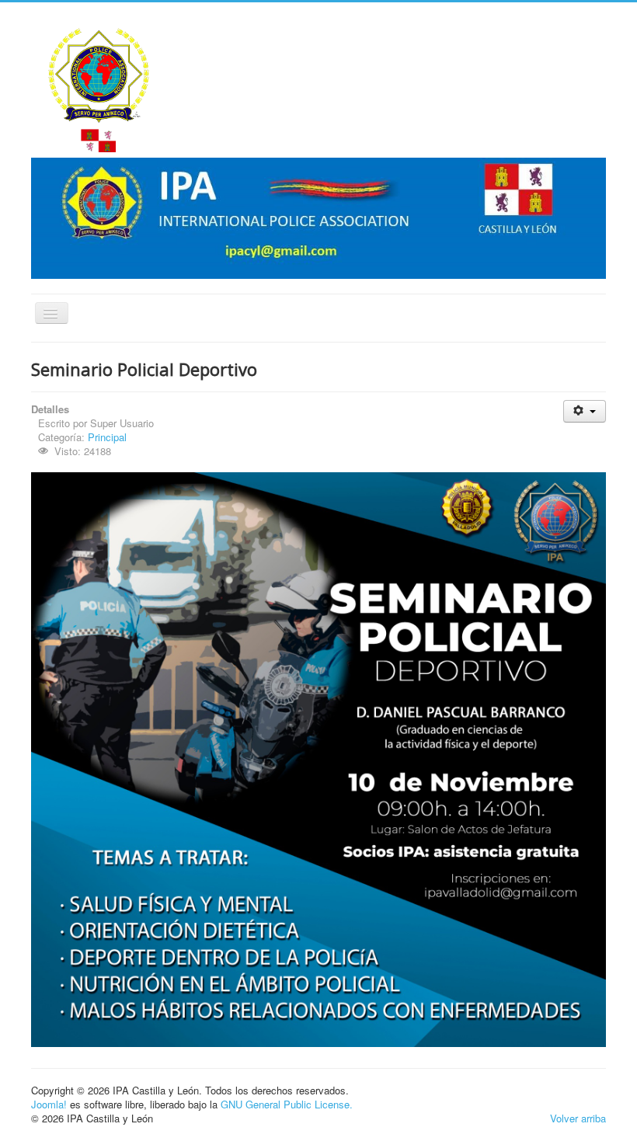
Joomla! (49, 1104)
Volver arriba (578, 1118)
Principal (107, 437)
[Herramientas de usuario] (584, 411)
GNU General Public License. (287, 1104)
